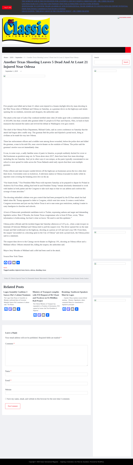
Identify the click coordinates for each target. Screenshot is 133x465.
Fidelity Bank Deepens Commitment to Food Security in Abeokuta (43, 9)
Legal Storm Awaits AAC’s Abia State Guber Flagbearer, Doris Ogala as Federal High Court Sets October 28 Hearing (60, 4)
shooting (39, 270)
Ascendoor (86, 462)
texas (44, 270)
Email (8, 380)
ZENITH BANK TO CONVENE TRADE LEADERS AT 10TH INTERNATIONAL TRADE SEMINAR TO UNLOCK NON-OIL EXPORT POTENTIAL (75, 6)
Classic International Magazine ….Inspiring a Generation (57, 462)
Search (96, 57)
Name (8, 371)
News (5, 267)
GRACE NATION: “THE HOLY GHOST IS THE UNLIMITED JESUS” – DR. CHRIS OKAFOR (55, 11)
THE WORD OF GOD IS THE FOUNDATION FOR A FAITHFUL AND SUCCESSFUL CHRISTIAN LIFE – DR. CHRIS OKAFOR (68, 1)
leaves (27, 270)
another (12, 270)
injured (18, 270)
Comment (10, 344)
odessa (32, 270)
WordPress (101, 462)
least (23, 270)
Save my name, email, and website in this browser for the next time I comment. (38, 399)
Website (8, 389)
